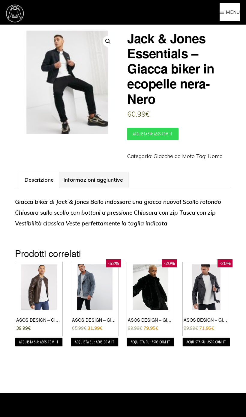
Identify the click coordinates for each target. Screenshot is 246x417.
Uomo (215, 156)
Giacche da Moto (174, 156)
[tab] (39, 180)
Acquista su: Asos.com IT (152, 133)
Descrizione (39, 179)
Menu (233, 12)
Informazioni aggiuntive (93, 179)
